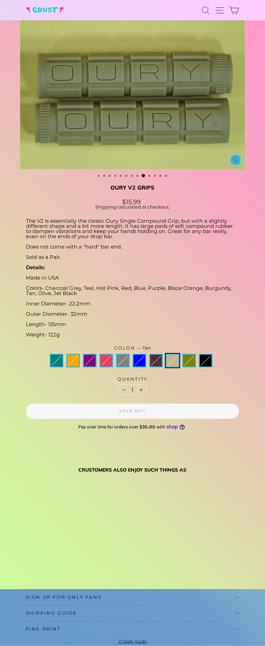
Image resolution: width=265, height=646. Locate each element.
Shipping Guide (51, 613)
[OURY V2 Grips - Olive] (93, 567)
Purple (90, 360)
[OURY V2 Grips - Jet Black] (101, 567)
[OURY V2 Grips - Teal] (29, 567)
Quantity (132, 379)
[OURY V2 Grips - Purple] (45, 567)
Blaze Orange (73, 360)
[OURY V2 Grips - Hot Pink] (53, 567)
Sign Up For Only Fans (64, 597)
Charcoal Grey (123, 360)
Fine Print (43, 629)
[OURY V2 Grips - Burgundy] (77, 567)
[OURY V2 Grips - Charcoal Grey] (61, 567)
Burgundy (156, 360)
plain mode (135, 641)
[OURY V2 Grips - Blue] (69, 567)
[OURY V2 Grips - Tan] (85, 567)
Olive (189, 360)
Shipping (105, 207)
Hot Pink (106, 360)
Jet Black (206, 360)
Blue (139, 360)
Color (132, 348)
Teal (56, 360)
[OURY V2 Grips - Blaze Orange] (37, 567)
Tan (172, 360)
